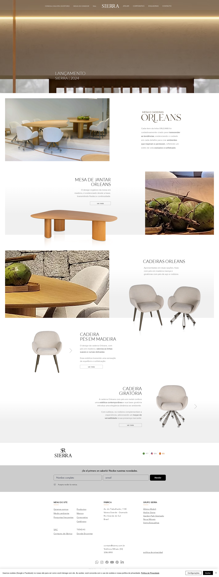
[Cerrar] (215, 573)
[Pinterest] (117, 562)
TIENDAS (81, 529)
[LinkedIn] (122, 562)
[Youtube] (112, 562)
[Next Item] (70, 350)
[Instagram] (102, 562)
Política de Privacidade (150, 573)
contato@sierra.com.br (114, 545)
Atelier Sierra (149, 512)
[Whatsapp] (97, 562)
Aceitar (208, 573)
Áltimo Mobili (149, 509)
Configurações (193, 573)
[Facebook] (107, 562)
